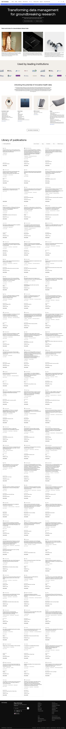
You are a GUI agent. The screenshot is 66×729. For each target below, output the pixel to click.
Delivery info (40, 721)
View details (5, 165)
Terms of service (43, 727)
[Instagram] (16, 711)
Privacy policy (34, 727)
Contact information (53, 727)
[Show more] (51, 724)
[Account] (61, 2)
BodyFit (39, 706)
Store (39, 717)
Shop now (15, 4)
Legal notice (48, 727)
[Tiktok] (19, 711)
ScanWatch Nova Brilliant (56, 705)
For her (53, 713)
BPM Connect (36, 111)
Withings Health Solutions (56, 717)
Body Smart (40, 709)
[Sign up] (28, 708)
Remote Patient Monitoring (56, 718)
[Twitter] (21, 711)
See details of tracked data (33, 130)
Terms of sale (38, 727)
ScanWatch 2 (54, 706)
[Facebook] (14, 711)
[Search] (59, 2)
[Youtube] (17, 711)
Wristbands (54, 709)
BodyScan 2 (40, 703)
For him (53, 712)
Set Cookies (62, 727)
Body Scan (39, 705)
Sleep (51, 111)
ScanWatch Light (5, 111)
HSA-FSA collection (41, 718)
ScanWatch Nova (54, 703)
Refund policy (58, 727)
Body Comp (20, 111)
